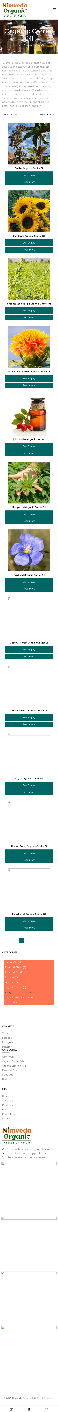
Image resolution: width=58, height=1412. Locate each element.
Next (36, 940)
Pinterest (7, 1046)
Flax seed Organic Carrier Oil (29, 575)
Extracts (9, 977)
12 (12, 114)
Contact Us (8, 1114)
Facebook (7, 1038)
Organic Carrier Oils (13, 1061)
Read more (29, 182)
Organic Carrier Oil (17, 992)
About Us (7, 1100)
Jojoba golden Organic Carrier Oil (29, 439)
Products (7, 1105)
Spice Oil (10, 1002)
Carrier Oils (11, 962)
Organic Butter (13, 987)
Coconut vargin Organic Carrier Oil (29, 642)
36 (20, 114)
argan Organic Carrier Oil (29, 778)
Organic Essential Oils (17, 997)
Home (17, 45)
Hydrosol (10, 982)
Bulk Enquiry (29, 175)
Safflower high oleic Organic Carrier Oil (29, 371)
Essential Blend (13, 967)
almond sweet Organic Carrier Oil (29, 846)
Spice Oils (7, 1074)
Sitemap (6, 1118)
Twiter (5, 1033)
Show (6, 114)
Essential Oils (12, 972)
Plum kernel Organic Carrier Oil (29, 914)
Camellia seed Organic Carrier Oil (29, 710)
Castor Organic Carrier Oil (29, 168)
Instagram (8, 1042)
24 (16, 114)
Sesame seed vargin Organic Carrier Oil (29, 303)
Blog (4, 1109)
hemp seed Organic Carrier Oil (29, 507)
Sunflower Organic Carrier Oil (29, 236)
